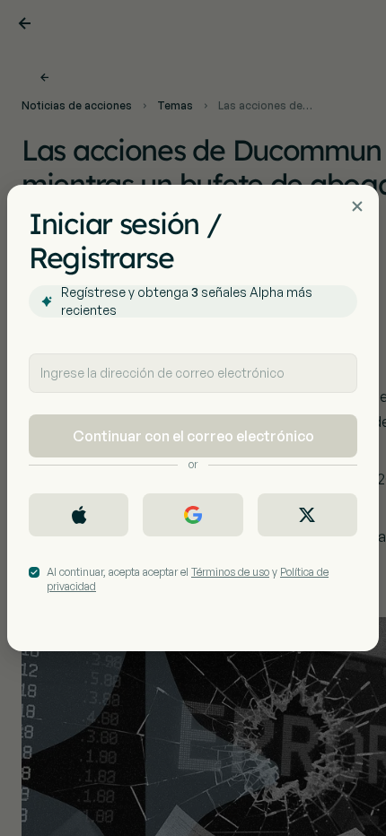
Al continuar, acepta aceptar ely (188, 579)
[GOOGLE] (192, 514)
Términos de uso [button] (230, 572)
